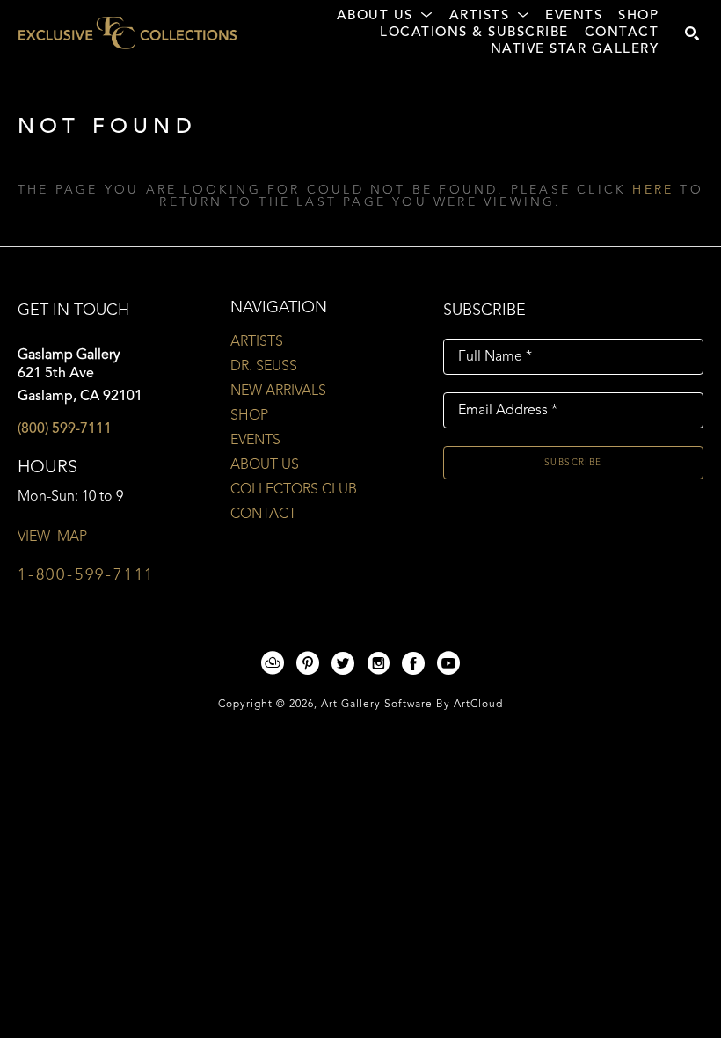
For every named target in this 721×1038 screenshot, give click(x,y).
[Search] (692, 33)
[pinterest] (307, 663)
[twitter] (342, 663)
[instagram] (378, 663)
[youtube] (448, 663)
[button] (385, 17)
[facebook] (413, 663)
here (653, 190)
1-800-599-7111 (86, 575)
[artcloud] (272, 663)
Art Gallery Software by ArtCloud (412, 704)
